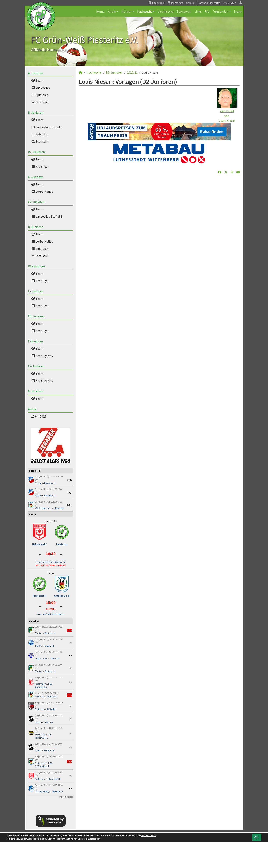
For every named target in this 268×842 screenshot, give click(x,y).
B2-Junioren (36, 152)
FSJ (207, 11)
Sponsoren (184, 11)
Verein (112, 11)
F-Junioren (35, 341)
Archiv (32, 409)
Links (197, 11)
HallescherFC (39, 544)
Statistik (41, 102)
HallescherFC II (53, 779)
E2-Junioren (36, 316)
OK (256, 837)
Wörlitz (38, 633)
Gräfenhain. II (62, 595)
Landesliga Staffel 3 (48, 127)
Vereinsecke (166, 11)
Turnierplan (220, 11)
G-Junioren (35, 391)
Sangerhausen (41, 658)
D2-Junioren (36, 266)
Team (39, 80)
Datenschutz (148, 835)
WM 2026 (228, 3)
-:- (70, 642)
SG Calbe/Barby (42, 791)
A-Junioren (35, 73)
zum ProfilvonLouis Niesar (227, 115)
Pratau (38, 483)
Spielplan (41, 95)
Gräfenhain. (52, 696)
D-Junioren (35, 227)
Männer (126, 11)
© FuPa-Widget (66, 796)
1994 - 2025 (38, 416)
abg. (69, 479)
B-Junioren (35, 112)
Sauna (238, 11)
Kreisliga (41, 166)
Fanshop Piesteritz (209, 3)
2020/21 (132, 72)
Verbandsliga (44, 191)
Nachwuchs (144, 11)
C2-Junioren (36, 202)
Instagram (177, 3)
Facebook (158, 3)
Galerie (190, 3)
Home (100, 11)
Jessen (38, 722)
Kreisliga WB (44, 356)
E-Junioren (35, 291)
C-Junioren (35, 177)
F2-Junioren (36, 366)
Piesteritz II (49, 483)
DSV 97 (38, 646)
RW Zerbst (51, 709)
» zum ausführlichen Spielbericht (51, 562)
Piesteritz (59, 508)
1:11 (69, 505)
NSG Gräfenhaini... (43, 508)
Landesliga (42, 87)
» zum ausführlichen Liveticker (50, 614)
